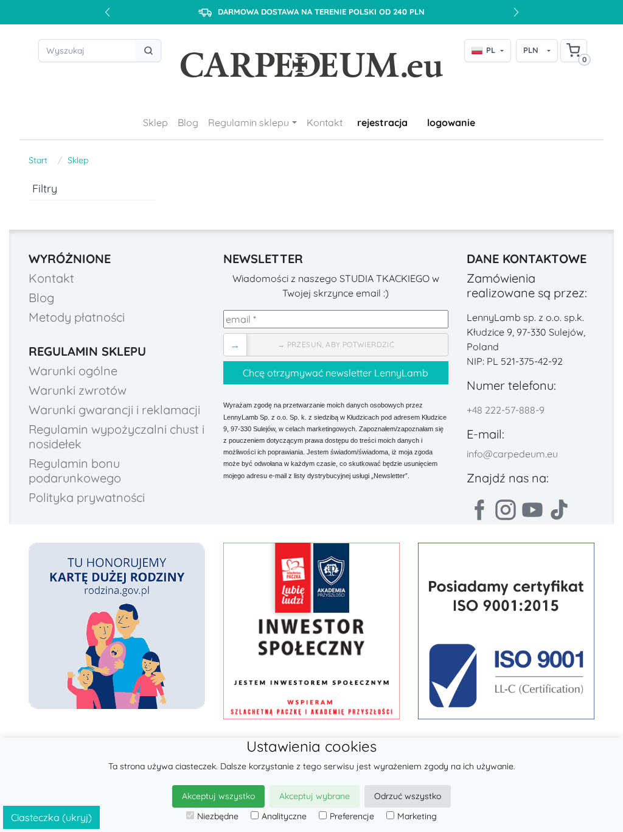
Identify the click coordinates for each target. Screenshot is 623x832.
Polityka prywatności (87, 497)
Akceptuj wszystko (218, 796)
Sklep (155, 122)
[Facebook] (479, 510)
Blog (188, 122)
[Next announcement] (516, 12)
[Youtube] (532, 510)
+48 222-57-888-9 (506, 410)
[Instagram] (505, 510)
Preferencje (352, 816)
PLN (530, 50)
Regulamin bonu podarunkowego (75, 470)
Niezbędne (217, 816)
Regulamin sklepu (248, 122)
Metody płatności (77, 317)
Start (38, 160)
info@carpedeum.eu (512, 454)
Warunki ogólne (73, 370)
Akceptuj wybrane (314, 796)
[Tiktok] (559, 510)
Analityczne (284, 816)
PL (490, 50)
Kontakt (325, 122)
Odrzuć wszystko (407, 796)
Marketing (417, 816)
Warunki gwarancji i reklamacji (114, 409)
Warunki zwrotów (78, 390)
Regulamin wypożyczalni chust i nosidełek (116, 436)
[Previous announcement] (107, 12)
